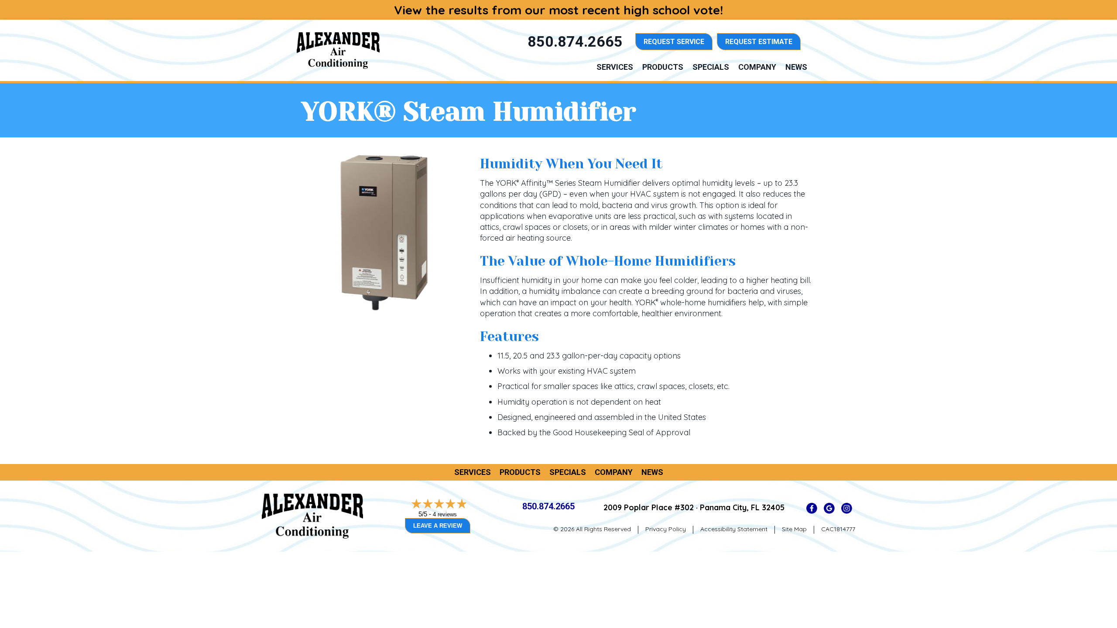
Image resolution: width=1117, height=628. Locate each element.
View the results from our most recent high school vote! (558, 9)
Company (757, 67)
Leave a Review (437, 525)
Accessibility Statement (734, 529)
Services (614, 67)
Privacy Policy (665, 529)
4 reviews (445, 514)
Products (662, 67)
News (796, 67)
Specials (710, 67)
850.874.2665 (548, 506)
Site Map (794, 529)
